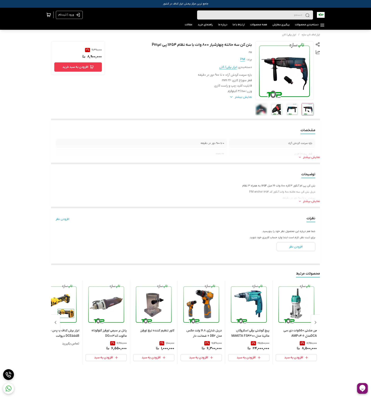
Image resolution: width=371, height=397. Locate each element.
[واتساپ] (8, 388)
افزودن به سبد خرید (75, 67)
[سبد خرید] (48, 15)
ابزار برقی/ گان (289, 34)
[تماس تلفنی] (8, 374)
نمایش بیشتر (311, 157)
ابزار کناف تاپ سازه (311, 34)
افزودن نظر (62, 219)
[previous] (315, 322)
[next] (55, 322)
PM (242, 59)
